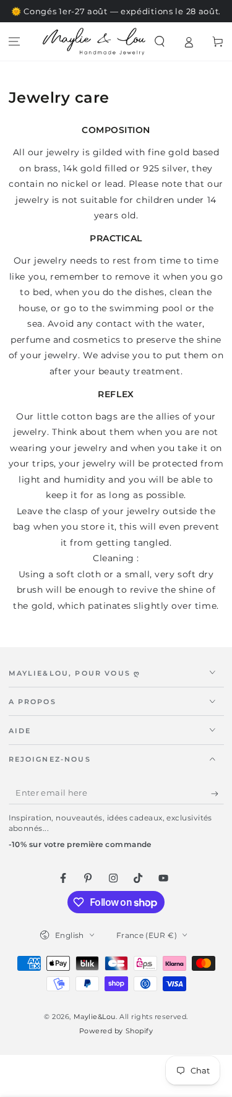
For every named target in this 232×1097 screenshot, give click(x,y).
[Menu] (14, 41)
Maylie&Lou (95, 1017)
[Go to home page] (94, 41)
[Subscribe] (217, 793)
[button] (159, 41)
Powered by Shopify (116, 1031)
